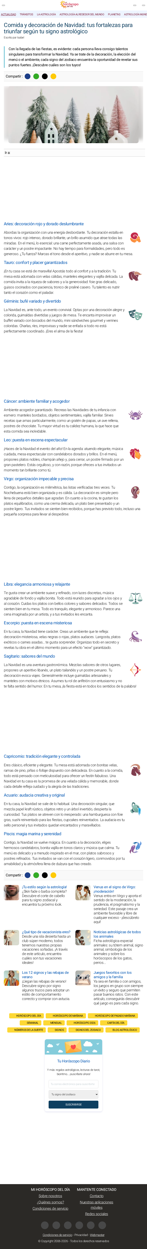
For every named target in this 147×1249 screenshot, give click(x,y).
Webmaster (97, 1235)
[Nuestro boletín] (134, 5)
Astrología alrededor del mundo (82, 14)
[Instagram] (67, 1225)
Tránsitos (26, 14)
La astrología (46, 14)
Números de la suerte (28, 1030)
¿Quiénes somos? (50, 1202)
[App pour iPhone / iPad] (90, 1225)
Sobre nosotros (50, 1196)
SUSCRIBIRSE (73, 1105)
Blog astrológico (125, 1030)
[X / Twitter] (56, 1225)
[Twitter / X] (44, 76)
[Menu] (3, 5)
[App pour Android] (102, 1225)
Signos (59, 1030)
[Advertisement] (73, 189)
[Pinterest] (79, 1225)
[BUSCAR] (143, 5)
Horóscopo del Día (28, 1016)
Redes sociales (96, 1214)
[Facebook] (27, 76)
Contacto (97, 1196)
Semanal (32, 1023)
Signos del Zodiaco (88, 1030)
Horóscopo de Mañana (68, 1016)
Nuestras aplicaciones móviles (96, 1205)
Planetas (114, 14)
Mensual (56, 1023)
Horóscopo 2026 (84, 1023)
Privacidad (81, 1235)
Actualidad (8, 14)
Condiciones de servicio (50, 1208)
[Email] (53, 76)
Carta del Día (115, 1023)
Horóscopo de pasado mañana (115, 1016)
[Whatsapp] (36, 76)
